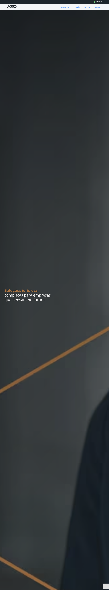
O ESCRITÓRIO (65, 7)
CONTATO (87, 7)
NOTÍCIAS (97, 7)
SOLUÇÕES (77, 7)
